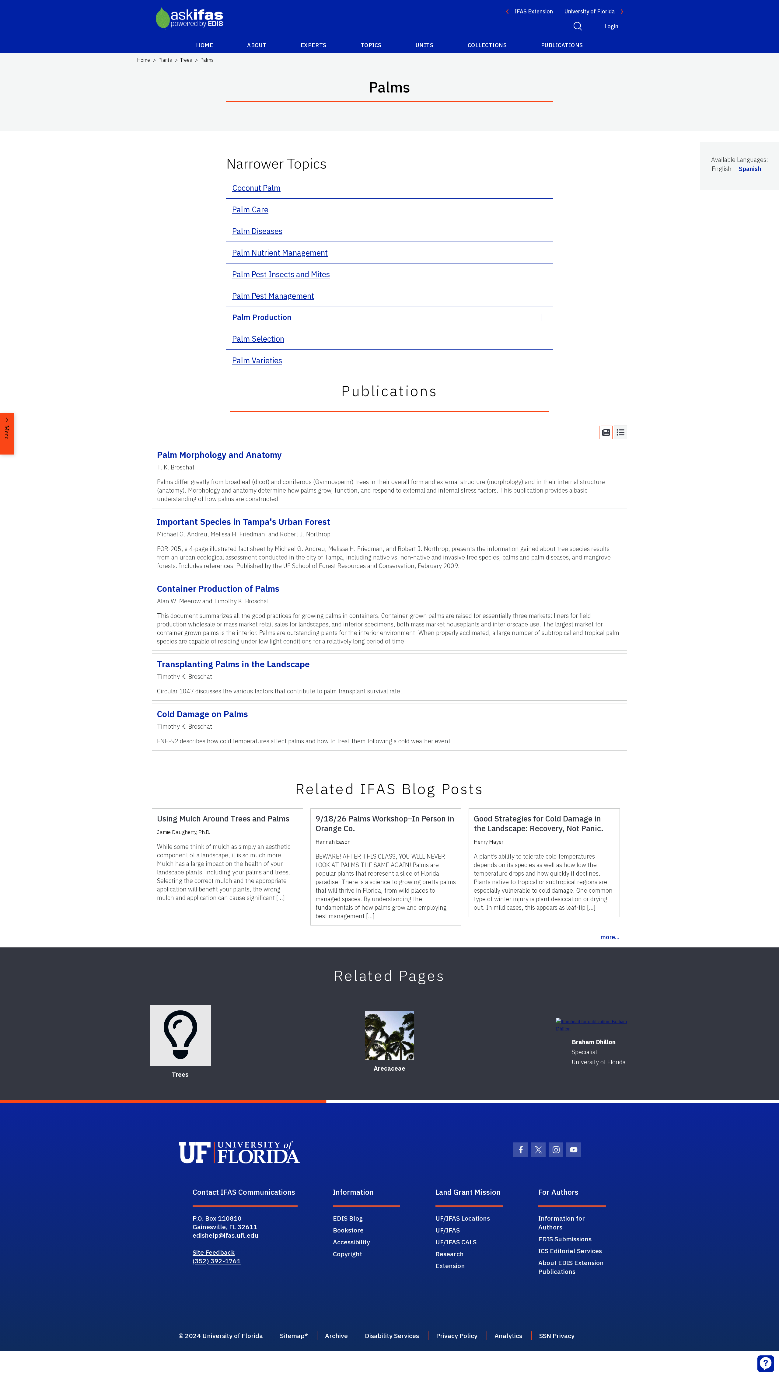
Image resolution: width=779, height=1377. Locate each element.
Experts (314, 45)
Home (204, 45)
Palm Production (262, 317)
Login (611, 26)
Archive (336, 1335)
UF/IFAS (447, 1230)
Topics (371, 45)
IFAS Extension (534, 11)
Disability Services (392, 1335)
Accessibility (351, 1242)
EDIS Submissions (565, 1239)
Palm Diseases (257, 231)
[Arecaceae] (389, 1035)
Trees (186, 60)
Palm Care (250, 209)
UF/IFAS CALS (456, 1242)
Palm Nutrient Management (280, 252)
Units (425, 45)
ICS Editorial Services (570, 1250)
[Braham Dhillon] (598, 1025)
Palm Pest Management (273, 296)
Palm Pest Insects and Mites (281, 274)
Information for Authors (561, 1222)
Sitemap (292, 1335)
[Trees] (180, 1035)
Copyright (347, 1254)
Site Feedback (214, 1252)
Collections (487, 45)
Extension (450, 1265)
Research (449, 1254)
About (257, 45)
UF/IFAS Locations (462, 1218)
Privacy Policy (456, 1335)
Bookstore (348, 1230)
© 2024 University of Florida (221, 1335)
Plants (165, 60)
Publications (562, 45)
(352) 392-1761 (217, 1261)
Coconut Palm (256, 188)
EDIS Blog (348, 1218)
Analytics (508, 1335)
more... (610, 937)
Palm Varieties (257, 360)
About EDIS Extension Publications (571, 1267)
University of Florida (589, 11)
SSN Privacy (557, 1335)
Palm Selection (258, 338)
